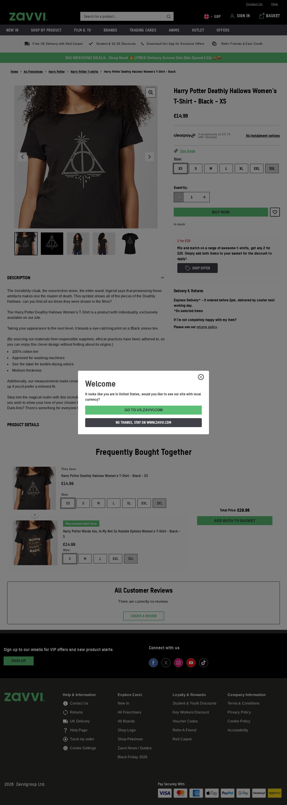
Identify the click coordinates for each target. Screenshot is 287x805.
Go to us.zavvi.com (144, 410)
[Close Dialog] (201, 377)
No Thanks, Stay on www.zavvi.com (143, 422)
